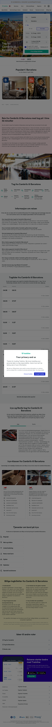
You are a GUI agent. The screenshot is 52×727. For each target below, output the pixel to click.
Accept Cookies (39, 374)
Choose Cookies (28, 374)
